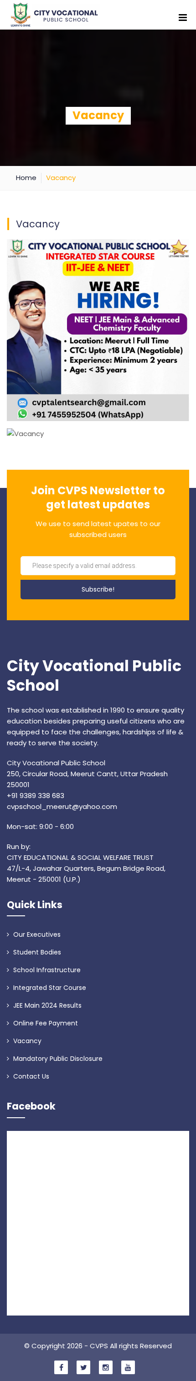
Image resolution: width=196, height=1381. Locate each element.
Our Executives (36, 934)
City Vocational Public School (94, 676)
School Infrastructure (46, 969)
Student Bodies (36, 952)
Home (26, 177)
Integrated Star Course (48, 987)
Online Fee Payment (44, 1023)
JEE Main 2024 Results (46, 1005)
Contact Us (30, 1076)
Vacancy (26, 1040)
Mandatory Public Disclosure (57, 1058)
